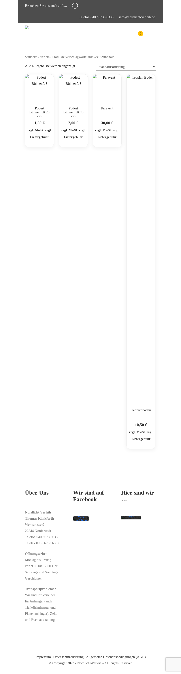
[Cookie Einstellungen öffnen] (9, 668)
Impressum (43, 657)
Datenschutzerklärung (68, 657)
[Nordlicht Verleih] (26, 27)
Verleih (45, 57)
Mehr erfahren (81, 518)
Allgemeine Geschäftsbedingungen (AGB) (116, 657)
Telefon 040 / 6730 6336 (95, 17)
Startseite (31, 57)
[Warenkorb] (137, 37)
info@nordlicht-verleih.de (137, 17)
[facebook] (75, 6)
